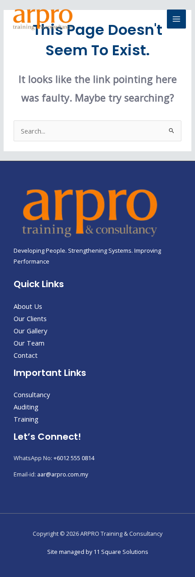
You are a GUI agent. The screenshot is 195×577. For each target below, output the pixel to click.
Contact (26, 355)
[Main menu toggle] (176, 19)
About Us (28, 306)
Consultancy (32, 394)
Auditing (26, 406)
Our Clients (30, 318)
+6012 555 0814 (74, 458)
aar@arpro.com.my (62, 474)
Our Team (29, 342)
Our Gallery (30, 330)
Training (26, 418)
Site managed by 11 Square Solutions (97, 552)
